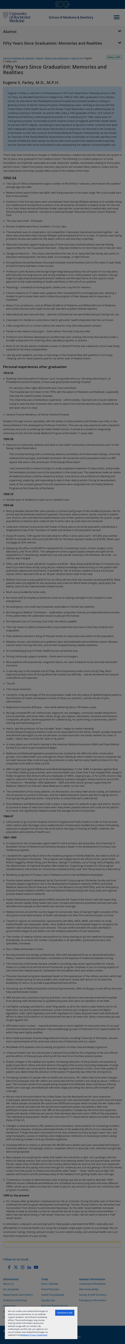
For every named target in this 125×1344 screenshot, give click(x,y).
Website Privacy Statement (34, 1335)
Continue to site (64, 1312)
